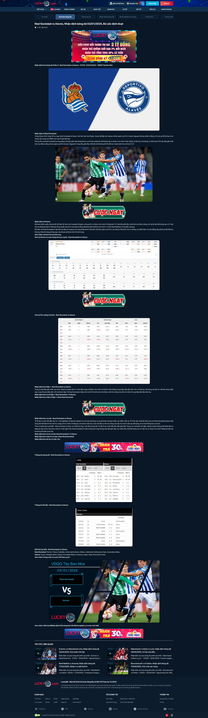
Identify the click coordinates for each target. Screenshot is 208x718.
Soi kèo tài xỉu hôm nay (52, 235)
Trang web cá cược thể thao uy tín (56, 557)
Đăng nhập (152, 3)
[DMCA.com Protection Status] (37, 715)
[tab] (44, 16)
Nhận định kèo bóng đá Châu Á (47, 65)
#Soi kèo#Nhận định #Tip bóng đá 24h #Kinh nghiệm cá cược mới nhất (71, 626)
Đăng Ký (167, 3)
